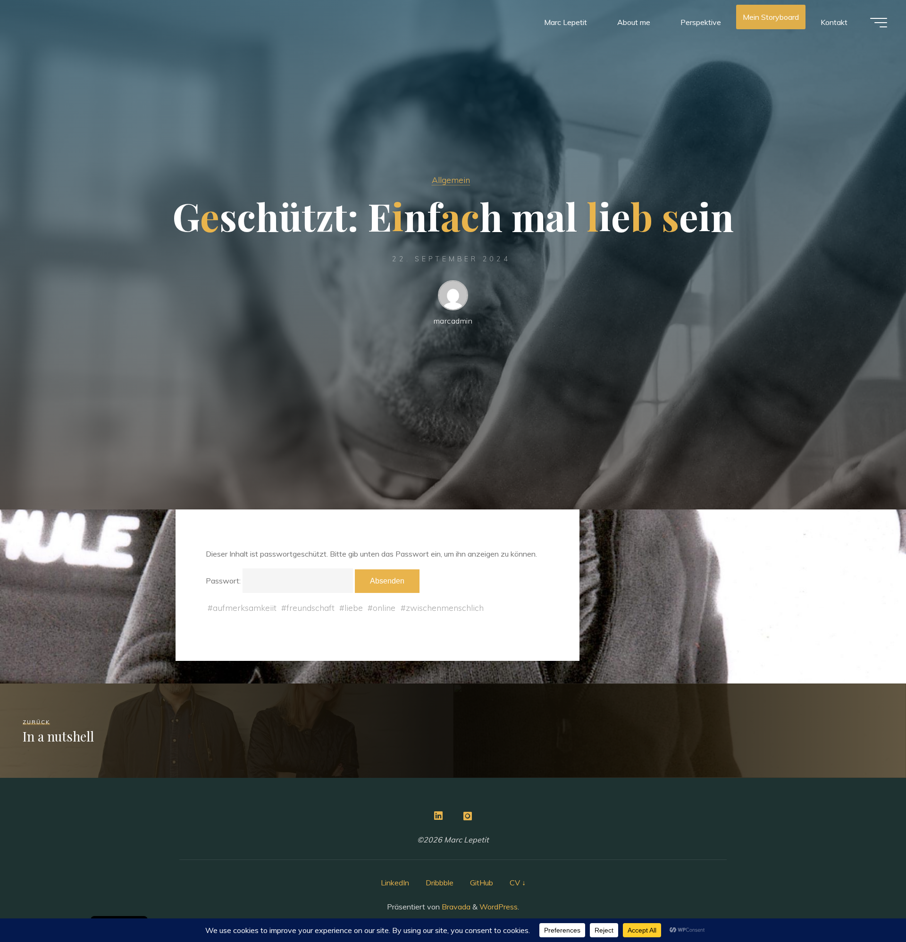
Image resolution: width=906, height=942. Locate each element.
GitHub (481, 882)
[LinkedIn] (438, 815)
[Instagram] (467, 815)
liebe (353, 607)
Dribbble (439, 882)
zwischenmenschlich (445, 607)
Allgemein (451, 180)
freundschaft (310, 607)
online (384, 607)
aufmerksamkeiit (245, 607)
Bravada (455, 906)
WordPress (498, 906)
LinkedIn (395, 882)
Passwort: (224, 580)
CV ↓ (518, 882)
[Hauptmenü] (878, 22)
